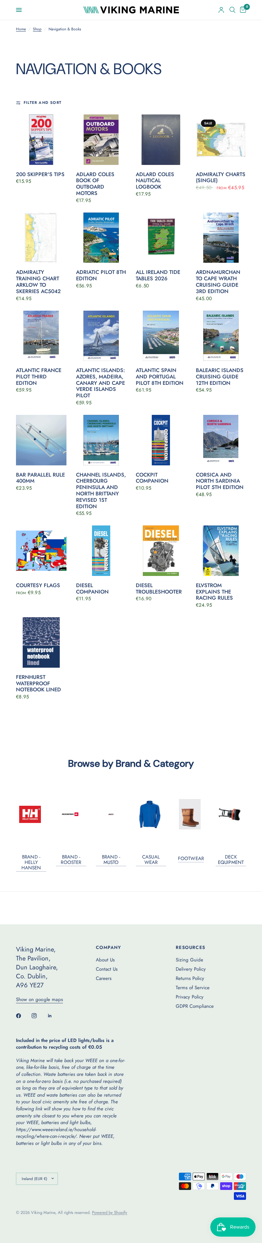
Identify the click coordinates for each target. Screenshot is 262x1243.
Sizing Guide (189, 959)
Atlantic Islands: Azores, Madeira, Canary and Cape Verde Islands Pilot (100, 383)
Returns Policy (190, 978)
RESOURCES (190, 947)
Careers (104, 978)
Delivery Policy (191, 969)
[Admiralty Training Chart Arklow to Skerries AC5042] (41, 238)
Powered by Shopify (109, 1212)
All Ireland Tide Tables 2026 (158, 275)
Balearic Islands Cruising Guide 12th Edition (219, 376)
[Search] (232, 10)
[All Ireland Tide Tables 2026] (161, 238)
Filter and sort (42, 102)
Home (21, 29)
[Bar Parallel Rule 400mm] (41, 440)
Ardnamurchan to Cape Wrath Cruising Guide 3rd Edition (218, 281)
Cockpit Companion (152, 478)
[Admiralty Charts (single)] (221, 139)
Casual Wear (151, 859)
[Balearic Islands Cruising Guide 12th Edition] (221, 336)
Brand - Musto (111, 859)
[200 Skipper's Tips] (41, 139)
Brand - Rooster (71, 859)
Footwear (191, 858)
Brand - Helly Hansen (31, 862)
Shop (37, 29)
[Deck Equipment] (231, 814)
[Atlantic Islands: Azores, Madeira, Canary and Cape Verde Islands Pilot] (101, 336)
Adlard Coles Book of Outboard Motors (95, 184)
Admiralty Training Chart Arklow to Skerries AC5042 (38, 281)
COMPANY (108, 947)
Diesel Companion (92, 588)
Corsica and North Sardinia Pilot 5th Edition (219, 481)
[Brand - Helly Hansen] (31, 814)
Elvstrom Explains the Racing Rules (214, 591)
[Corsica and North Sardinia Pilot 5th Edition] (221, 440)
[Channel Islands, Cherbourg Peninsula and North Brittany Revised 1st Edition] (101, 440)
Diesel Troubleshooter (159, 588)
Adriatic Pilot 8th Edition (101, 275)
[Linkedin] (54, 1016)
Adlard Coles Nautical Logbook (155, 180)
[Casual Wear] (151, 814)
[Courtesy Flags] (41, 550)
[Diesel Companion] (101, 550)
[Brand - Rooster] (71, 814)
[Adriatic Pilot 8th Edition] (101, 238)
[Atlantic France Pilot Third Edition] (41, 336)
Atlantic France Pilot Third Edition (38, 376)
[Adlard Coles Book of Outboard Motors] (101, 139)
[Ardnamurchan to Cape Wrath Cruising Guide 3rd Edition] (221, 238)
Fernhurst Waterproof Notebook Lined (38, 683)
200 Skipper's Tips (40, 174)
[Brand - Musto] (111, 814)
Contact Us (107, 969)
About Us (105, 959)
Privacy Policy (190, 996)
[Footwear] (191, 814)
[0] (242, 10)
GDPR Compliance (195, 1006)
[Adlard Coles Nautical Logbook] (161, 139)
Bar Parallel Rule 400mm (40, 478)
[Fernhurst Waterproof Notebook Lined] (41, 642)
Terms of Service (193, 987)
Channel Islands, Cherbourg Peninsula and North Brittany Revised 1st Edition (101, 491)
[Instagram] (39, 1016)
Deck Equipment (231, 859)
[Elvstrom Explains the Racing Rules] (221, 550)
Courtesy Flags (38, 585)
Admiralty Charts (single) (220, 177)
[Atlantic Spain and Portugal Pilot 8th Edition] (161, 336)
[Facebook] (23, 1016)
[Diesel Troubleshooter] (161, 550)
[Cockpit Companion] (161, 440)
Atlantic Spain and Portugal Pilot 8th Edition (159, 376)
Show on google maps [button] (39, 999)
